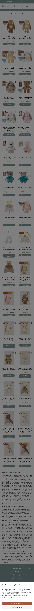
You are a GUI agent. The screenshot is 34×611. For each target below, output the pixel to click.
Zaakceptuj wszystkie (17, 603)
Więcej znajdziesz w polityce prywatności (11, 599)
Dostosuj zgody (17, 607)
